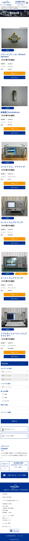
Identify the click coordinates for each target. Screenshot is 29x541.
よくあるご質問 (9, 435)
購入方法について (10, 429)
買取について (6, 518)
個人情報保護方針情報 (10, 535)
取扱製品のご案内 (4, 8)
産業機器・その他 (7, 512)
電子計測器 (10, 8)
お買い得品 (5, 506)
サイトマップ (20, 535)
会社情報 (5, 494)
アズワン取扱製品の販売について (11, 500)
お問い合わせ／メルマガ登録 (17, 475)
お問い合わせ (14, 77)
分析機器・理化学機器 (8, 508)
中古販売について (7, 520)
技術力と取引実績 (7, 497)
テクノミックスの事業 (8, 515)
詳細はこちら (14, 73)
